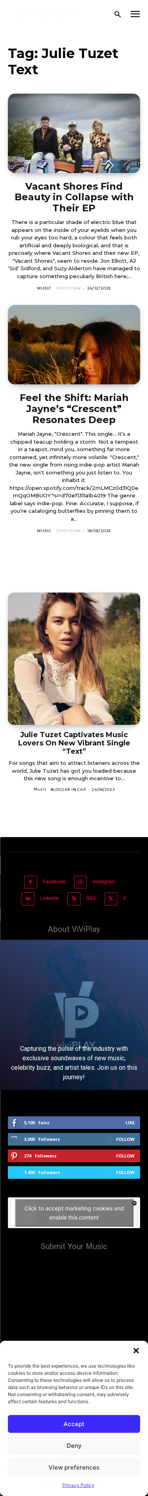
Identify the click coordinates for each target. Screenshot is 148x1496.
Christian (68, 288)
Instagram (104, 881)
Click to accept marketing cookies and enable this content (74, 1213)
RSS (91, 898)
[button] (136, 1351)
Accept (74, 1424)
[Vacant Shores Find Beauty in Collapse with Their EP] (74, 133)
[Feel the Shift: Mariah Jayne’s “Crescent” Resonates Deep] (74, 344)
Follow (125, 1139)
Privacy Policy (78, 1485)
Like (130, 1122)
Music (44, 288)
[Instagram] (80, 882)
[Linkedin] (28, 898)
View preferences (74, 1467)
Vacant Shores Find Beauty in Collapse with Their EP (74, 197)
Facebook (54, 881)
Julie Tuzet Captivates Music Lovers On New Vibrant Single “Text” (74, 742)
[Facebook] (30, 882)
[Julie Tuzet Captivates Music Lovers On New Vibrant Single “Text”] (74, 659)
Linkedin (49, 898)
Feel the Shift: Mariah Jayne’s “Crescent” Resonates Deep (74, 408)
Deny (74, 1445)
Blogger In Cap (68, 789)
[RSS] (74, 898)
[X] (111, 898)
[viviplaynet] (47, 14)
